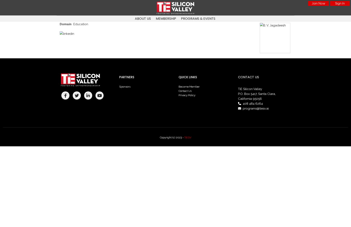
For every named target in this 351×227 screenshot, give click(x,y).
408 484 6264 (253, 103)
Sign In (340, 3)
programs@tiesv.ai (256, 108)
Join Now (318, 3)
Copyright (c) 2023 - (172, 137)
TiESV (187, 137)
